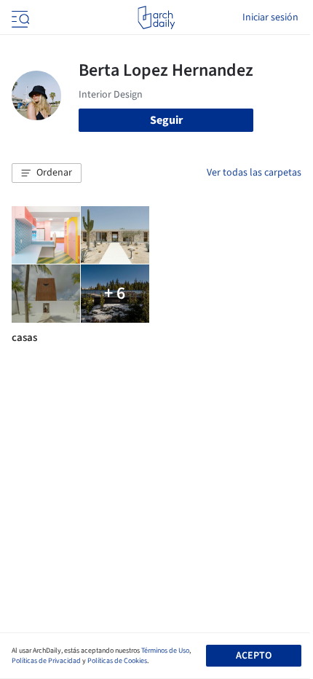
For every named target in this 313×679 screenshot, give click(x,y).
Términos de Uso (165, 650)
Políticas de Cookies (117, 661)
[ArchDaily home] (156, 17)
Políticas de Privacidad (46, 661)
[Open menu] (19, 17)
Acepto (254, 655)
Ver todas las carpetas (254, 172)
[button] (47, 173)
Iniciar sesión (270, 17)
